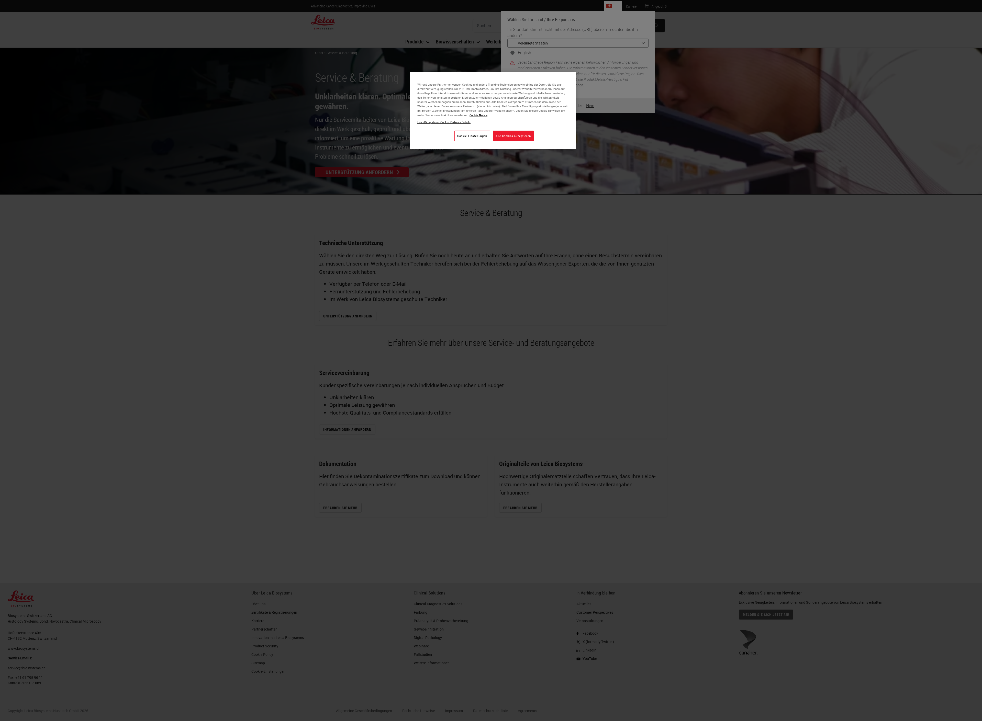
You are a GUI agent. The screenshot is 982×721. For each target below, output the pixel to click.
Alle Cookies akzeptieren (513, 136)
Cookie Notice (478, 115)
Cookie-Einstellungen (472, 136)
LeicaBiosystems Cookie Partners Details (444, 122)
